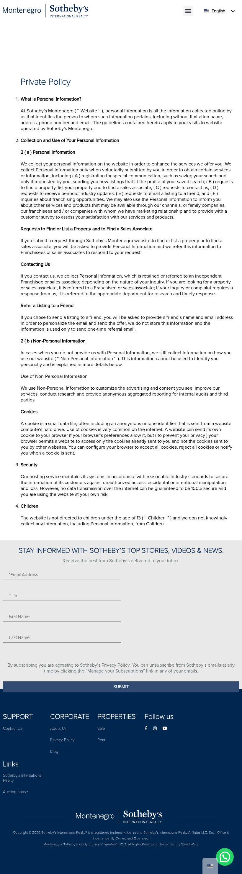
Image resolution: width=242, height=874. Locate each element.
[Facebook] (146, 728)
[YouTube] (165, 728)
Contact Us (12, 728)
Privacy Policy (62, 739)
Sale (101, 728)
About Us (58, 728)
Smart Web (189, 844)
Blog (54, 751)
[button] (188, 11)
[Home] (121, 815)
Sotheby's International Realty (22, 778)
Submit (121, 686)
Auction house (15, 791)
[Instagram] (155, 728)
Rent (101, 739)
